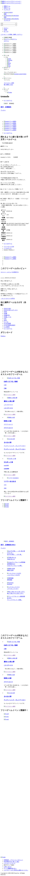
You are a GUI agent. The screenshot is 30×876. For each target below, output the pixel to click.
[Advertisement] (15, 353)
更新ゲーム (7, 8)
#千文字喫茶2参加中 (9, 325)
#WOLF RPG (7, 308)
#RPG (5, 320)
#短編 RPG (7, 315)
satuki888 (6, 465)
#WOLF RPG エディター (11, 310)
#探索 (5, 29)
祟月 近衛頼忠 (6, 107)
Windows (3, 336)
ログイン (19, 34)
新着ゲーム (7, 6)
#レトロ (6, 31)
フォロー (3, 110)
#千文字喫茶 (7, 323)
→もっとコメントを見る (8, 298)
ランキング (7, 9)
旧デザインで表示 (9, 865)
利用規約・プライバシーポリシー (13, 860)
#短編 (5, 313)
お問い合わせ (8, 866)
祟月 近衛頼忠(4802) (8, 545)
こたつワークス (8, 404)
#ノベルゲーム (8, 100)
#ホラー (6, 28)
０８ (5, 484)
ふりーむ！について (9, 863)
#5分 (5, 318)
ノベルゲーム (8, 248)
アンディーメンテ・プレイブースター (15, 445)
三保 (5, 385)
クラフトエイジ (8, 424)
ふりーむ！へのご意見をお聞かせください (16, 870)
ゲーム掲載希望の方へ (10, 868)
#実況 (5, 311)
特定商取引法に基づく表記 (11, 861)
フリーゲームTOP (9, 246)
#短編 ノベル (7, 317)
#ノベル (6, 321)
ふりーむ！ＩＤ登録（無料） (9, 34)
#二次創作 (7, 327)
